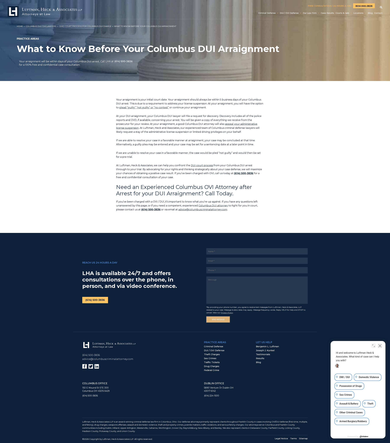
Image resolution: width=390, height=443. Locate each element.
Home (20, 26)
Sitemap (303, 438)
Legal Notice (281, 438)
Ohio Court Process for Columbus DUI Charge (85, 26)
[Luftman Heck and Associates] (45, 16)
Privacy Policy (227, 312)
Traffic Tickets (212, 362)
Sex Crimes (210, 358)
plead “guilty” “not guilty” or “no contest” (144, 107)
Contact (378, 13)
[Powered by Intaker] (364, 437)
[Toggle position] (373, 345)
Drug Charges (211, 366)
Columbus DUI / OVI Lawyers (41, 26)
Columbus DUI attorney (213, 205)
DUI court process (202, 165)
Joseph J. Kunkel (265, 350)
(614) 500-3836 (363, 6)
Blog (370, 13)
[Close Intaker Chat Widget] (380, 345)
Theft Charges (212, 354)
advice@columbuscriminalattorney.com (202, 209)
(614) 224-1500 (211, 395)
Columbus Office (94, 383)
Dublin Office (214, 383)
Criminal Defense (267, 13)
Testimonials (263, 354)
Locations (358, 13)
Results (260, 358)
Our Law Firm (310, 13)
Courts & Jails (342, 13)
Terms (293, 438)
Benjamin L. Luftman (267, 346)
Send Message (218, 319)
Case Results (327, 13)
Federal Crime (211, 370)
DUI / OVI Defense (289, 13)
